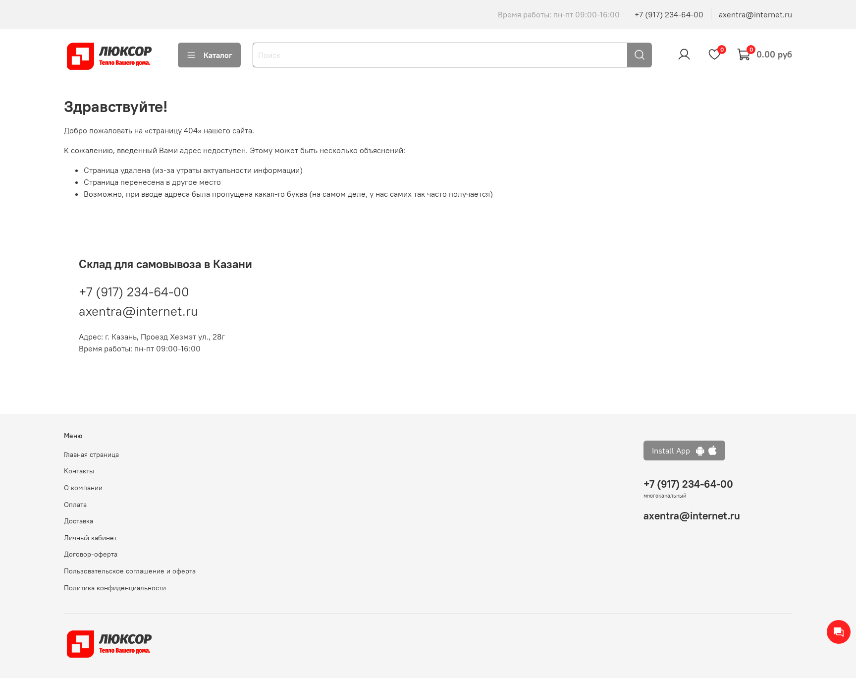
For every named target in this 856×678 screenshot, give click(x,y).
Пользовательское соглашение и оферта (130, 570)
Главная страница (91, 454)
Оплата (75, 504)
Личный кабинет (90, 537)
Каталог (218, 55)
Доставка (78, 520)
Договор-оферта (90, 554)
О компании (83, 487)
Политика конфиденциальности (115, 587)
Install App (674, 450)
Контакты (79, 470)
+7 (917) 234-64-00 (669, 14)
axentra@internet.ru (755, 14)
